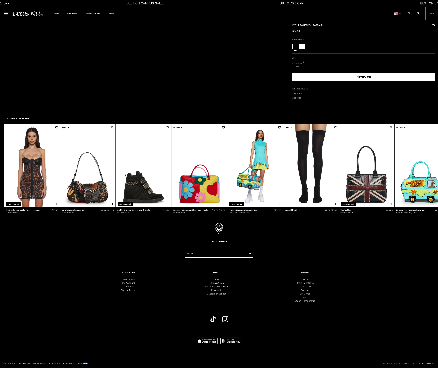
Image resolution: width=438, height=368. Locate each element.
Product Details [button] (300, 89)
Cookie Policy (39, 363)
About (305, 279)
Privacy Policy (9, 363)
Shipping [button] (296, 98)
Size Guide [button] (297, 93)
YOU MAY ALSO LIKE (17, 118)
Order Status (129, 279)
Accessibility (54, 363)
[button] (143, 3)
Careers (305, 290)
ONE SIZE (297, 64)
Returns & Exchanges (216, 287)
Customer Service (217, 294)
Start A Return (128, 290)
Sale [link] (111, 13)
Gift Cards (305, 294)
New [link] (56, 13)
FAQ (217, 279)
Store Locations (305, 283)
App (305, 297)
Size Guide (305, 287)
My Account (128, 283)
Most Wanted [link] (93, 13)
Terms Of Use (24, 363)
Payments (216, 290)
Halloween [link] (72, 13)
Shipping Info (217, 283)
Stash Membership (305, 301)
